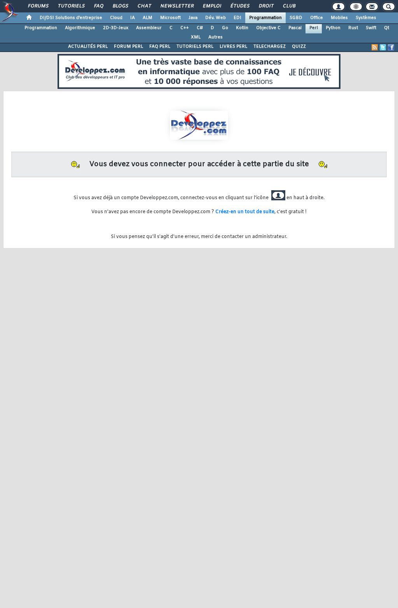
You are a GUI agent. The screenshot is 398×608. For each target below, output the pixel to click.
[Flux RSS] (375, 47)
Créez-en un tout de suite (244, 212)
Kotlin (242, 28)
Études (239, 6)
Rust (353, 28)
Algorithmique (80, 28)
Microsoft (170, 18)
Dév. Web (215, 18)
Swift (371, 28)
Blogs (120, 6)
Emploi (212, 6)
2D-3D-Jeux (115, 28)
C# (200, 28)
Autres (215, 37)
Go (225, 28)
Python (333, 28)
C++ (184, 28)
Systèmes (366, 18)
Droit (266, 6)
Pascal (295, 28)
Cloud (116, 18)
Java (193, 18)
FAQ (98, 6)
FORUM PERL (128, 46)
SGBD (296, 18)
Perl (313, 28)
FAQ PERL (159, 46)
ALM (147, 18)
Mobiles (339, 18)
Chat (144, 6)
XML (196, 37)
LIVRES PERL (233, 46)
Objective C (268, 28)
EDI (237, 18)
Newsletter (176, 6)
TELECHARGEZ (269, 46)
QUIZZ (299, 46)
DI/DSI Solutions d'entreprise (71, 18)
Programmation (265, 18)
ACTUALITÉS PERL (88, 46)
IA (132, 18)
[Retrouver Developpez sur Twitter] (383, 47)
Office (316, 18)
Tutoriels (71, 6)
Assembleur (149, 28)
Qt (386, 28)
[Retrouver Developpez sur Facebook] (391, 47)
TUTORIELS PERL (194, 46)
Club (289, 6)
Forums (38, 6)
